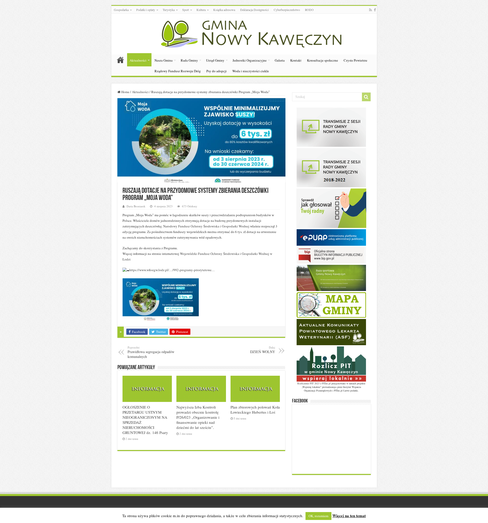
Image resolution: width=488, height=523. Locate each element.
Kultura (201, 10)
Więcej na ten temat (349, 515)
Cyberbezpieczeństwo (287, 10)
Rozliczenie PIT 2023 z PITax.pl (314, 383)
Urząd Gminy (215, 60)
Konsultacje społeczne (322, 60)
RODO (309, 10)
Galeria (280, 60)
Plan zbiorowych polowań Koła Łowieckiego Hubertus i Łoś (255, 409)
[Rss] (370, 10)
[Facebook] (374, 10)
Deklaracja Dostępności (254, 10)
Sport (185, 10)
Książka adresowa (224, 10)
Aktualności (138, 60)
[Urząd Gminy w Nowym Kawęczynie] (244, 33)
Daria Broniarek (136, 206)
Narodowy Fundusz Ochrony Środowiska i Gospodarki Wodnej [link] (206, 226)
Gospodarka (121, 10)
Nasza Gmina (164, 60)
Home (124, 92)
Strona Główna (120, 59)
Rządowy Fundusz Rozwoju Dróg (178, 71)
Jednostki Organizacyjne (250, 60)
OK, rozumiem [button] (318, 516)
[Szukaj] (366, 97)
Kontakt (295, 60)
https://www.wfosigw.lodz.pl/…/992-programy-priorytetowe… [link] (172, 270)
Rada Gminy (189, 60)
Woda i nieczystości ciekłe (250, 71)
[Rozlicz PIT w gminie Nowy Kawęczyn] (331, 363)
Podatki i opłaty (145, 10)
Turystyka (169, 10)
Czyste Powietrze (355, 60)
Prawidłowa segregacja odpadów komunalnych (151, 352)
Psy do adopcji (216, 71)
